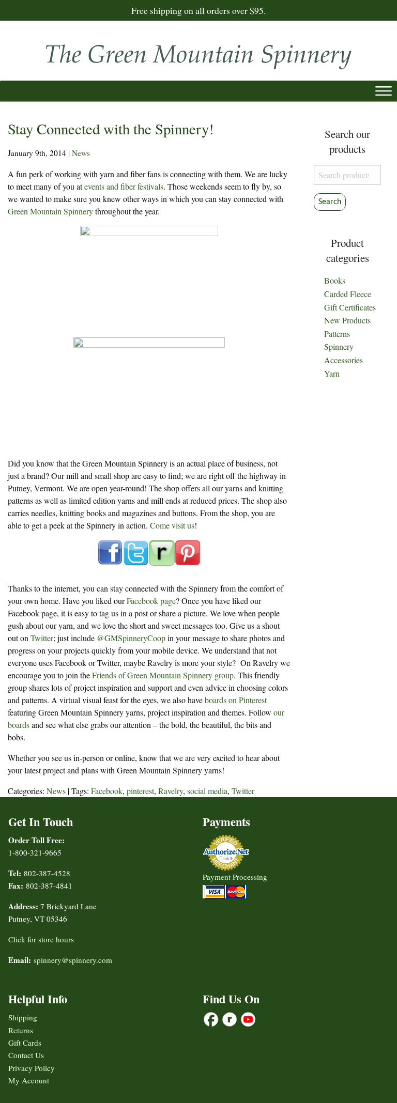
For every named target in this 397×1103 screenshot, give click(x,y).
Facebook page (151, 600)
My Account (28, 1080)
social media (207, 790)
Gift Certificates (350, 307)
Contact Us (26, 1055)
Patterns (337, 333)
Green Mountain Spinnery (50, 211)
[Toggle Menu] (383, 91)
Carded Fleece (347, 293)
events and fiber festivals (123, 186)
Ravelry (170, 790)
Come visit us (172, 525)
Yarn (332, 373)
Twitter (41, 637)
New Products (347, 320)
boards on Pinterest (236, 699)
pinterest (140, 790)
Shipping (22, 1017)
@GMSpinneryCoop (131, 637)
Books (334, 280)
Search (329, 202)
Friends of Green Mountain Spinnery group (163, 675)
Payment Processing (235, 877)
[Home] (198, 53)
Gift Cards (24, 1042)
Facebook (107, 790)
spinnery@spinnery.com (73, 960)
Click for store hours (41, 939)
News (81, 153)
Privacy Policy (31, 1068)
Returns (20, 1030)
